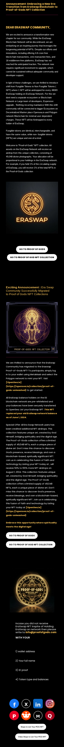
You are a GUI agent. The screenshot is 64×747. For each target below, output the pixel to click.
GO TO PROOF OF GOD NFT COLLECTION (32, 257)
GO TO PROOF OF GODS (32, 249)
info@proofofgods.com (41, 632)
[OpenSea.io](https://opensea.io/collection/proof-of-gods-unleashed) (30, 386)
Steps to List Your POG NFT (32, 727)
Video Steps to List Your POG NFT (32, 737)
